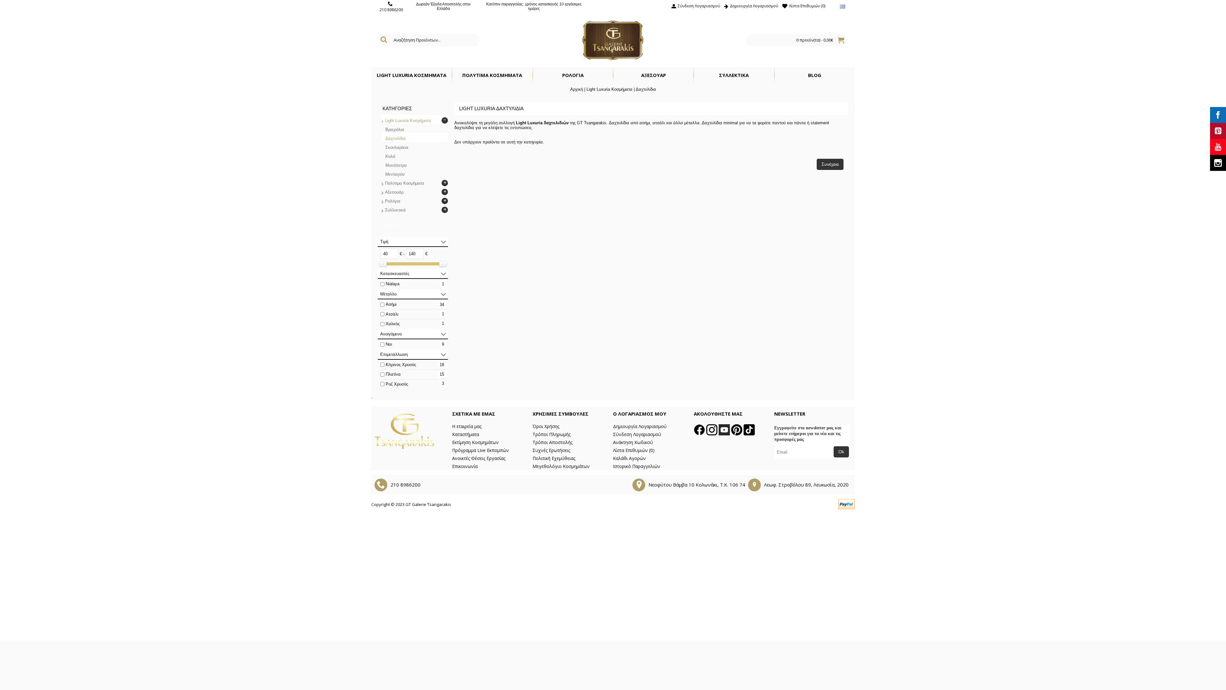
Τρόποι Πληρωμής (552, 434)
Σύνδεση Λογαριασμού (637, 434)
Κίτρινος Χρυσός (401, 364)
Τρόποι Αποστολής (552, 442)
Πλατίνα (393, 374)
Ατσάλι (392, 314)
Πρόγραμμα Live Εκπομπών (480, 450)
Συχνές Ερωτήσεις (551, 450)
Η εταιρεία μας (466, 426)
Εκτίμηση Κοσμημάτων (475, 442)
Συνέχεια (830, 164)
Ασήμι (391, 304)
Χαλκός (393, 323)
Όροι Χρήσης (546, 426)
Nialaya (392, 283)
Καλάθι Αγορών (629, 458)
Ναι (389, 344)
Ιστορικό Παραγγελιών (636, 466)
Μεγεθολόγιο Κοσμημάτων (561, 466)
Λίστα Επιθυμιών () (634, 450)
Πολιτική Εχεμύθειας (554, 458)
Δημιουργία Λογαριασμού (640, 426)
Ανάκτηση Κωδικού (633, 442)
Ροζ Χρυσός (397, 384)
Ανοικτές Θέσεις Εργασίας (478, 458)
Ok (841, 451)
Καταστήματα (465, 434)
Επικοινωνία (465, 466)
